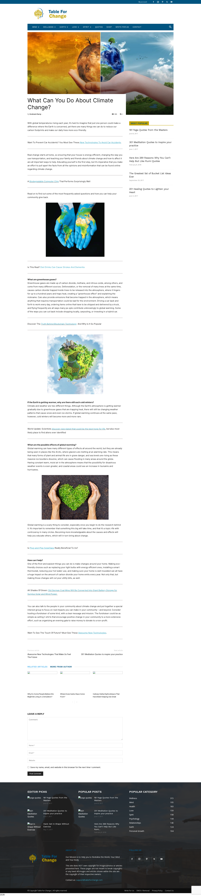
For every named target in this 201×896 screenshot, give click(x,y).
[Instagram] (158, 2)
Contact (137, 27)
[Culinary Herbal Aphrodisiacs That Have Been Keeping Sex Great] (108, 681)
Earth (63, 27)
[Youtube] (171, 2)
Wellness (48, 27)
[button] (170, 27)
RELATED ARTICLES (37, 667)
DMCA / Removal (143, 890)
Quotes (99, 27)
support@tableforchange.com (89, 880)
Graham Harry (35, 114)
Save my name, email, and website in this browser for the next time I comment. (65, 767)
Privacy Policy (157, 890)
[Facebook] (153, 2)
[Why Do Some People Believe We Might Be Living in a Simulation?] (42, 681)
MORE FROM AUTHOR (61, 667)
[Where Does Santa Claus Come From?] (75, 681)
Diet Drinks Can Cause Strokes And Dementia (62, 267)
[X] (167, 2)
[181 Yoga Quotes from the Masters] (34, 799)
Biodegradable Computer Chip (44, 181)
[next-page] (76, 702)
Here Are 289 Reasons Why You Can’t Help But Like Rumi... (106, 826)
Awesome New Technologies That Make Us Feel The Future (49, 655)
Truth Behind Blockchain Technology (59, 324)
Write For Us (122, 27)
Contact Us (169, 890)
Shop (109, 27)
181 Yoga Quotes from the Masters (148, 130)
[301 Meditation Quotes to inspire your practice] (34, 814)
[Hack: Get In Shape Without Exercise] (34, 826)
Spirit (86, 27)
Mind (34, 27)
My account (143, 2)
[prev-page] (72, 702)
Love (74, 27)
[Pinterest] (162, 2)
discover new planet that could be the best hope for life (78, 429)
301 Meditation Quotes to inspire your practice (102, 654)
